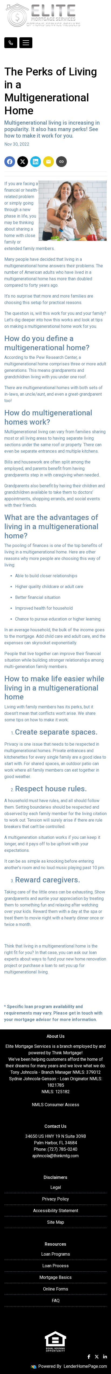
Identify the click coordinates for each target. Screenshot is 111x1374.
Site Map (55, 1222)
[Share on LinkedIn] (35, 161)
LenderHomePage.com (85, 1366)
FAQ (56, 1300)
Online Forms (55, 1289)
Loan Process (55, 1265)
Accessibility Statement (55, 1210)
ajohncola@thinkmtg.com (55, 1155)
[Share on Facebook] (9, 161)
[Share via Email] (48, 161)
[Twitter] (97, 1357)
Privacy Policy (55, 1199)
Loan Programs (55, 1254)
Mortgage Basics (55, 1277)
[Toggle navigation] (25, 42)
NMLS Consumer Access (55, 1104)
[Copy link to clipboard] (61, 161)
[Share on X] (22, 161)
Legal (55, 1187)
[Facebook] (89, 1357)
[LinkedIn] (105, 1357)
